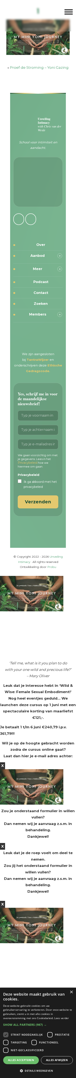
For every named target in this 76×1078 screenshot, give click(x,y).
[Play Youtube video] (38, 635)
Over (40, 245)
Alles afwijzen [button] (57, 1060)
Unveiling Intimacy (38, 11)
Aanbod (37, 255)
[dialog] (38, 1033)
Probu (51, 567)
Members (37, 314)
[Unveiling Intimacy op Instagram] (18, 219)
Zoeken (41, 303)
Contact (41, 293)
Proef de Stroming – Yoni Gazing (39, 67)
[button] (38, 1024)
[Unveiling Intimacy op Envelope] (30, 219)
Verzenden (38, 501)
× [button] (71, 992)
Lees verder (61, 1018)
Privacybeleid (27, 463)
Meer (37, 269)
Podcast (40, 282)
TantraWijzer (38, 360)
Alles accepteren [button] (21, 1060)
